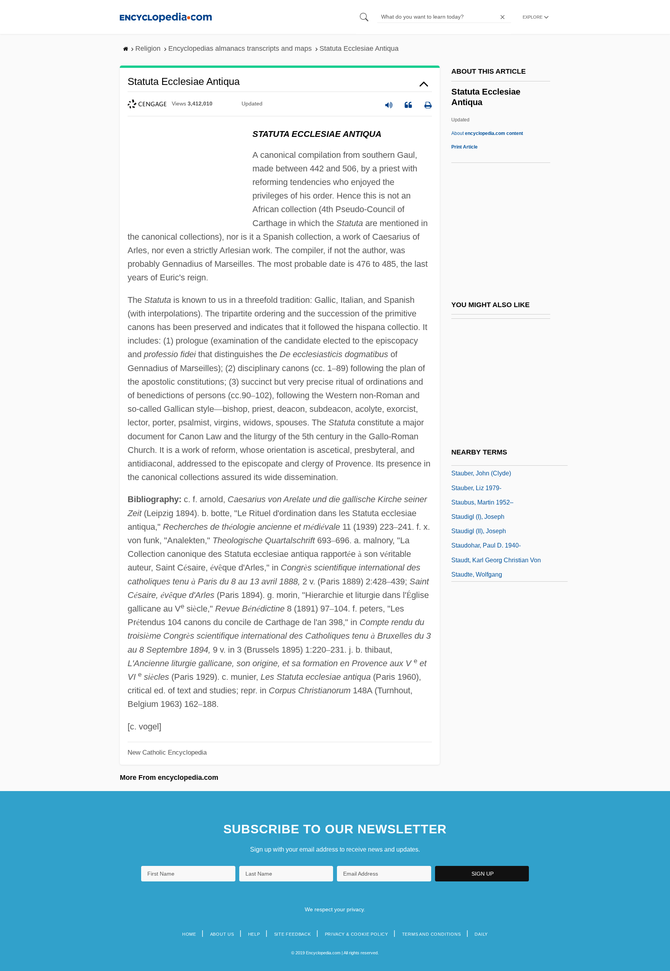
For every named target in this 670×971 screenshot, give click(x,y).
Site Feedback (292, 934)
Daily (481, 934)
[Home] (166, 17)
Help (254, 934)
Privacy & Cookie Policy (356, 934)
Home (189, 934)
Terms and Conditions (431, 934)
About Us (222, 934)
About (487, 133)
